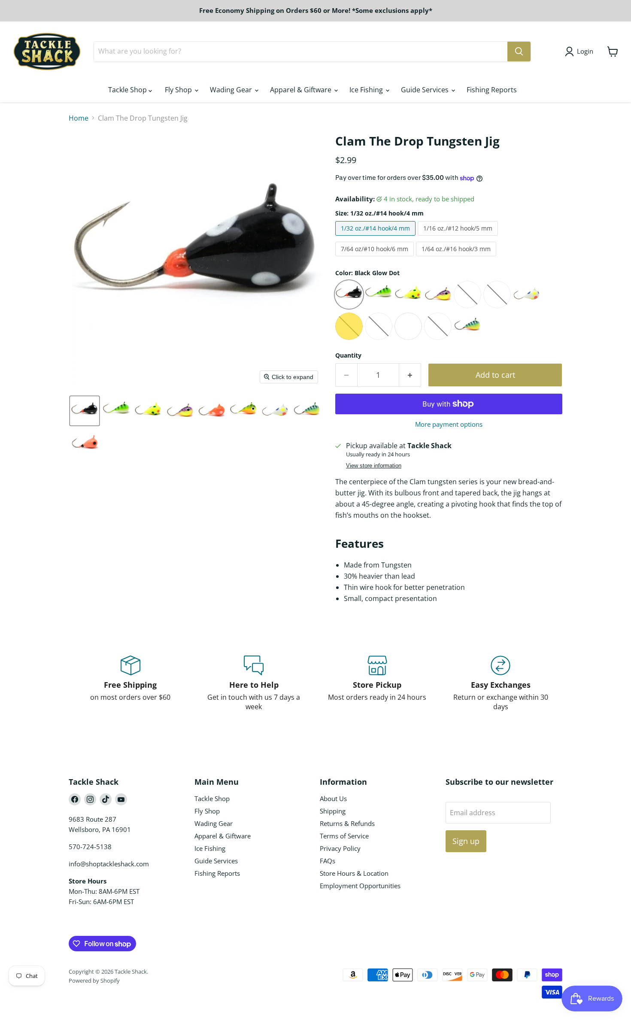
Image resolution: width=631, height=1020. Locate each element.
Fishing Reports (492, 89)
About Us (333, 798)
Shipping (333, 811)
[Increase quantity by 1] (410, 375)
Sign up (465, 841)
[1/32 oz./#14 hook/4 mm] (376, 237)
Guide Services (425, 89)
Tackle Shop (128, 89)
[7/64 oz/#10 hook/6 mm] (375, 258)
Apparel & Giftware (301, 89)
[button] (84, 410)
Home (78, 118)
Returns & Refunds (347, 823)
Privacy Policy (340, 848)
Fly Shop (179, 89)
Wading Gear (232, 89)
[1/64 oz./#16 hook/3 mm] (457, 258)
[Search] (519, 51)
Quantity (348, 355)
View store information (373, 466)
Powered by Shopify (94, 980)
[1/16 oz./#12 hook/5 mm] (459, 237)
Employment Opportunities (360, 885)
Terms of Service (344, 836)
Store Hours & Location (354, 873)
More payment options (448, 424)
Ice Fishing (367, 89)
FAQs (327, 860)
